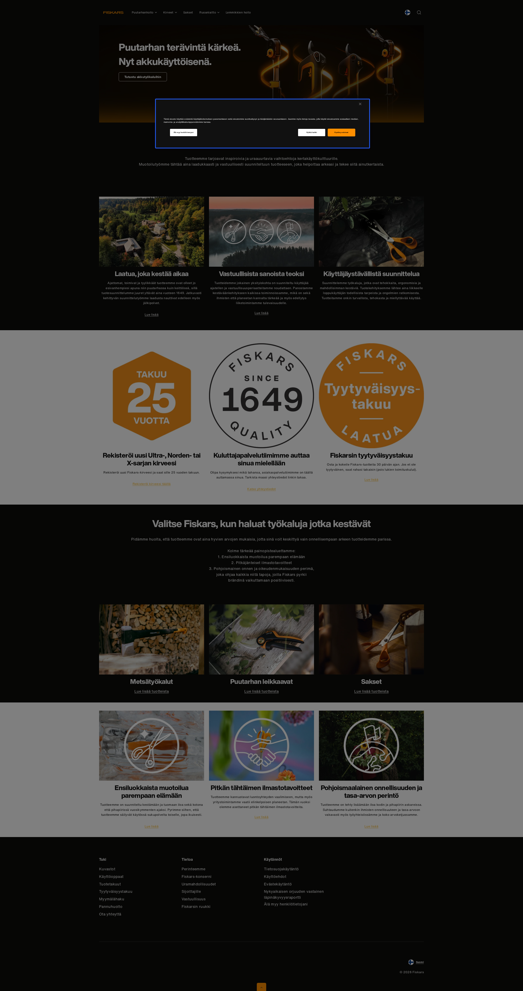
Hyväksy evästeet (341, 132)
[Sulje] (360, 103)
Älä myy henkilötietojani (184, 132)
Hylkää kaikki (311, 132)
